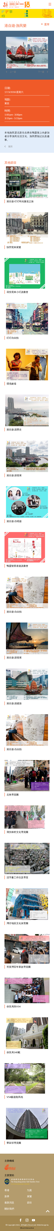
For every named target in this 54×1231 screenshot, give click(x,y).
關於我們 (9, 1208)
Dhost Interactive (27, 1228)
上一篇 (13, 71)
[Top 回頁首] (48, 1211)
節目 (29, 1202)
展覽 (29, 1196)
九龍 (29, 1190)
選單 (47, 24)
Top (48, 1211)
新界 (6, 1196)
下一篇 (41, 71)
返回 (10, 146)
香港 (6, 1190)
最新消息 (9, 1202)
